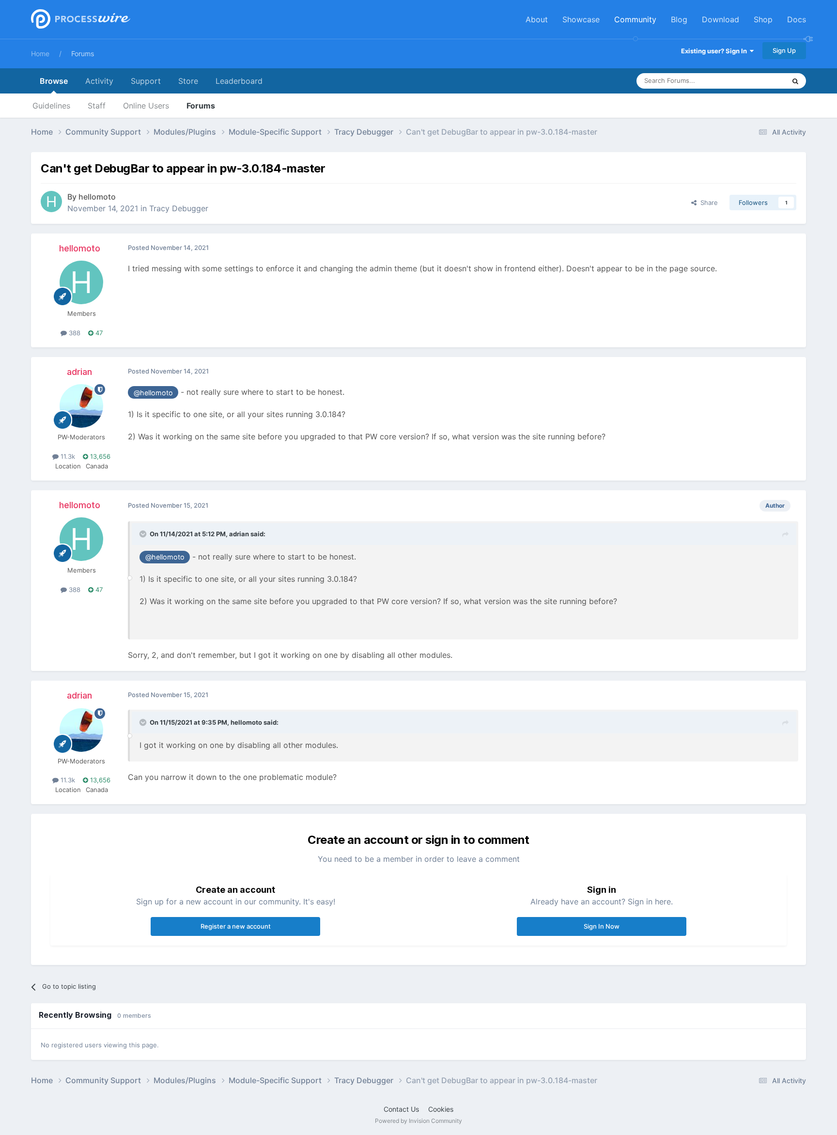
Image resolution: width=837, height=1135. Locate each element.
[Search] (795, 81)
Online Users (146, 105)
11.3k (67, 456)
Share (707, 202)
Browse (54, 81)
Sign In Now (602, 926)
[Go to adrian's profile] (81, 406)
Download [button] (720, 19)
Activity (99, 81)
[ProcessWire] (79, 19)
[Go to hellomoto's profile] (51, 201)
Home (40, 53)
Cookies (440, 1109)
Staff (97, 105)
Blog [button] (679, 19)
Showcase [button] (581, 19)
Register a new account (236, 926)
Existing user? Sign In (715, 51)
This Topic (758, 80)
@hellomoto (153, 393)
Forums (82, 53)
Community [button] (635, 19)
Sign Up (784, 50)
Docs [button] (796, 19)
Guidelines (51, 105)
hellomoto (97, 197)
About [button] (537, 19)
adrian (79, 372)
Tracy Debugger (178, 208)
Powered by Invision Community (418, 1120)
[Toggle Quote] (144, 534)
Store (188, 81)
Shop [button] (763, 19)
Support (146, 81)
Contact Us (401, 1109)
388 (73, 333)
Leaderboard (239, 81)
